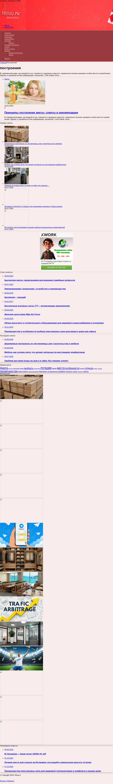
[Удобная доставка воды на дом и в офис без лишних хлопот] (16, 184)
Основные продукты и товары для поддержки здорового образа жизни (33, 206)
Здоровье (8, 37)
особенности (72, 368)
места (61, 368)
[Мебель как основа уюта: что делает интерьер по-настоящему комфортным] (16, 163)
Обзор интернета (16, 53)
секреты (80, 371)
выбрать (28, 368)
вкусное (10, 368)
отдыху (95, 368)
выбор (22, 368)
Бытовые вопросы (11, 45)
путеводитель (52, 371)
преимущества (9, 371)
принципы (43, 371)
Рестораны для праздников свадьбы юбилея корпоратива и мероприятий (34, 227)
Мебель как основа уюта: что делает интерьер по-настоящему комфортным (35, 165)
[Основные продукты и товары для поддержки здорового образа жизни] (16, 204)
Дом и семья (9, 35)
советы (86, 371)
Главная (3, 63)
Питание (7, 41)
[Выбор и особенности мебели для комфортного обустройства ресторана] (21, 596)
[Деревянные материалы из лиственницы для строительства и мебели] (16, 142)
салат (75, 371)
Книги (11, 55)
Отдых (6, 47)
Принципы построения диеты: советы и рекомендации (41, 112)
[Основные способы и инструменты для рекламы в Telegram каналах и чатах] (21, 546)
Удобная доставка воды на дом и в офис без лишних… (26, 185)
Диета (4, 368)
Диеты (11, 43)
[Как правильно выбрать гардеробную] (21, 571)
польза (100, 368)
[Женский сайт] (10, 22)
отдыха (89, 368)
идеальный (37, 368)
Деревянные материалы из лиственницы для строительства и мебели (33, 144)
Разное (7, 51)
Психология (9, 39)
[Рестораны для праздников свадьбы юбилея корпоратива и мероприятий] (16, 225)
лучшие (46, 368)
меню (54, 368)
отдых (82, 368)
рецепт (61, 371)
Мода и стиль (9, 49)
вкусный (16, 368)
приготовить (23, 371)
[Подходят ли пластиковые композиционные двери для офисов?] (21, 645)
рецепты (69, 371)
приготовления (33, 371)
